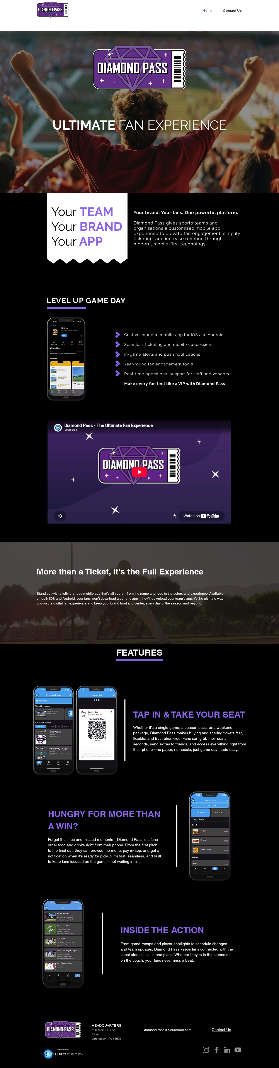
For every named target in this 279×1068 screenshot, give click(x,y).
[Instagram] (206, 1050)
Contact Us (221, 1029)
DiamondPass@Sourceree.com (167, 1030)
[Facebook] (216, 1050)
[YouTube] (238, 1050)
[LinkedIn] (227, 1050)
